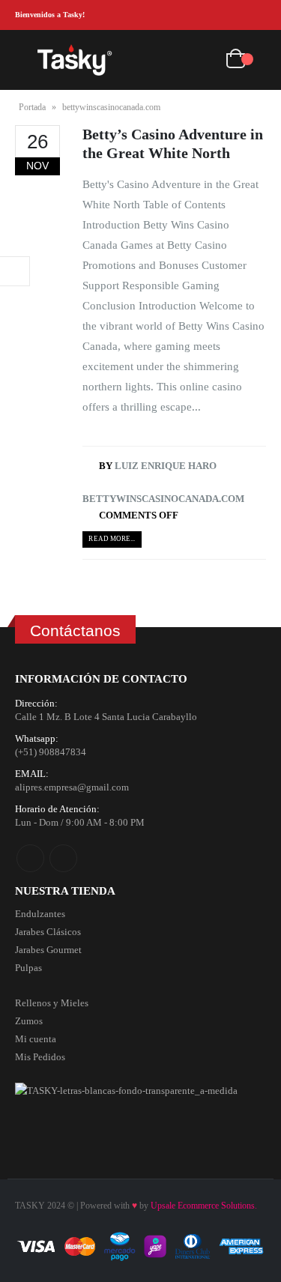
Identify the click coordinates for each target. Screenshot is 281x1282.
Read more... (111, 538)
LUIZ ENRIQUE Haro (166, 465)
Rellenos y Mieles (51, 1003)
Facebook (30, 858)
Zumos (29, 1020)
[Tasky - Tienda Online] (74, 59)
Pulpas (28, 967)
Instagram (63, 858)
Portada (32, 107)
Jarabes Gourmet (48, 949)
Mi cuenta (35, 1038)
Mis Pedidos (40, 1056)
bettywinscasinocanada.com (163, 498)
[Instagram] (255, 15)
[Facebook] (232, 15)
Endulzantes (40, 913)
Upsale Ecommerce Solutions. (204, 1206)
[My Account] (203, 60)
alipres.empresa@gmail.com (72, 787)
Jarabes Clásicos (48, 931)
